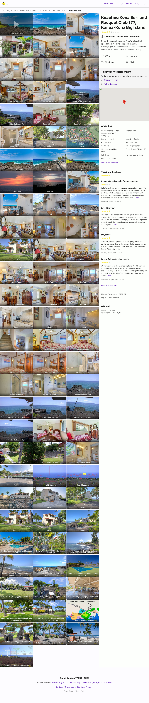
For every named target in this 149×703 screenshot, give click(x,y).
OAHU (129, 4)
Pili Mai (73, 682)
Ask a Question (110, 84)
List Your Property (85, 687)
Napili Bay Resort (84, 682)
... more (136, 198)
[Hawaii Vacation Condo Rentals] (5, 3)
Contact (59, 687)
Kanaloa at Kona (105, 682)
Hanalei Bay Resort (60, 682)
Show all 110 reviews (109, 286)
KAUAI (138, 4)
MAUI (120, 4)
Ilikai (95, 682)
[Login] (146, 3)
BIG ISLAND (109, 4)
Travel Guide (68, 691)
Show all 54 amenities (109, 163)
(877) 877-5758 (111, 80)
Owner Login (70, 687)
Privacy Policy (80, 691)
